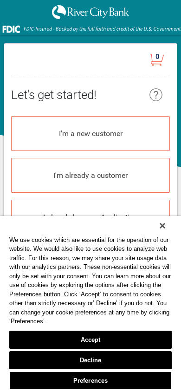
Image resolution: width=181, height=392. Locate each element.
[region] (90, 304)
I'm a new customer (91, 133)
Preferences (90, 380)
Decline (91, 360)
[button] (160, 61)
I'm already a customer (90, 175)
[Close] (162, 226)
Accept (91, 339)
